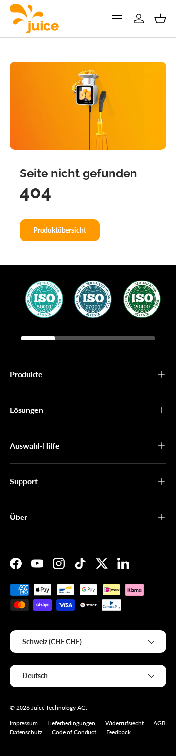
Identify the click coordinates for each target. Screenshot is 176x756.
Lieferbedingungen (71, 723)
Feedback (118, 731)
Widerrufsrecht (124, 723)
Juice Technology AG (58, 707)
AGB (160, 723)
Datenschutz (26, 731)
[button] (160, 18)
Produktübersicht (59, 230)
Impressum (24, 723)
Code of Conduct (74, 731)
